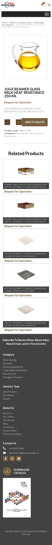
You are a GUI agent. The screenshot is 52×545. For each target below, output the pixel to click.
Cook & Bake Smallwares (15, 370)
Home (4, 22)
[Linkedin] (18, 458)
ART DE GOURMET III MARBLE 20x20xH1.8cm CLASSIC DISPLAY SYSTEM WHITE (25, 324)
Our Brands (8, 420)
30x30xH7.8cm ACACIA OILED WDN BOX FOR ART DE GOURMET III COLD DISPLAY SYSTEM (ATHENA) (25, 187)
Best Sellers (9, 395)
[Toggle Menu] (46, 14)
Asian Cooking (9, 359)
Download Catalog (21, 471)
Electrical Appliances (13, 366)
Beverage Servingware (25, 133)
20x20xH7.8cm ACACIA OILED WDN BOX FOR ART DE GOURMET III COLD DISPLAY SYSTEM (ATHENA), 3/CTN (25, 221)
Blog (5, 423)
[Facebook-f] (5, 458)
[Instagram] (12, 458)
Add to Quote (34, 122)
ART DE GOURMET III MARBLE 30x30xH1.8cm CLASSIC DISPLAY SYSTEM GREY (25, 289)
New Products (10, 391)
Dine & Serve (9, 373)
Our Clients (8, 416)
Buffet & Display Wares (21, 22)
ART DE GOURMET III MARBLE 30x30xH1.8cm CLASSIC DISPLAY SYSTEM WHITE (25, 254)
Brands (6, 398)
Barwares (8, 363)
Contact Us (8, 427)
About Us (7, 413)
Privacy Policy (10, 430)
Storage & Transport (13, 377)
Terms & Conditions (12, 434)
